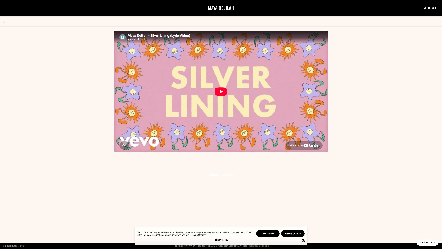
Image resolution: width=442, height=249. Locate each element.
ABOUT (430, 8)
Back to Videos (221, 175)
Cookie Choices (259, 246)
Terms (179, 246)
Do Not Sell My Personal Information (222, 246)
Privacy (190, 246)
